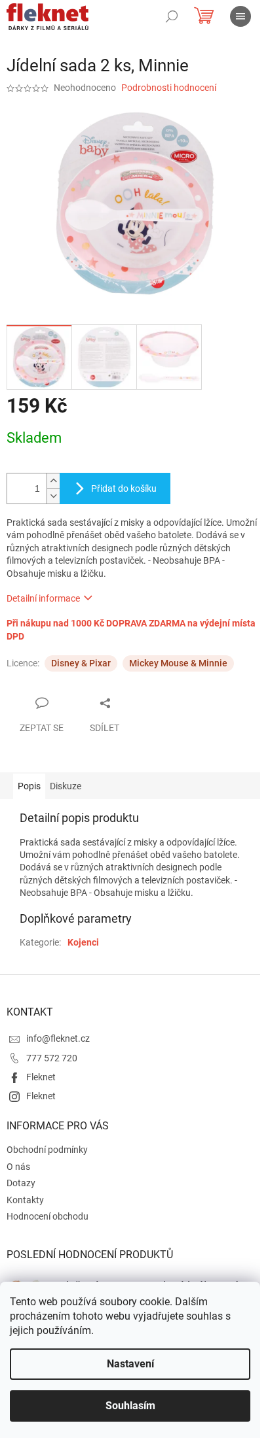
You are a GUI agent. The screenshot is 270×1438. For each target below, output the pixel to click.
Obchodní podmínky (47, 1149)
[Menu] (240, 16)
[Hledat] (172, 16)
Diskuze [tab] (65, 786)
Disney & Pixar (81, 663)
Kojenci (83, 942)
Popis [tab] (29, 786)
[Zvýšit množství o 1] (53, 480)
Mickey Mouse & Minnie (178, 663)
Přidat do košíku (124, 488)
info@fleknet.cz (58, 1038)
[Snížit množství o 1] (53, 496)
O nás (18, 1166)
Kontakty (25, 1200)
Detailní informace (43, 598)
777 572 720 (51, 1058)
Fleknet (41, 1077)
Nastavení (130, 1364)
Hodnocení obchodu (47, 1216)
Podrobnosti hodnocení (168, 87)
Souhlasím (130, 1405)
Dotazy (21, 1183)
